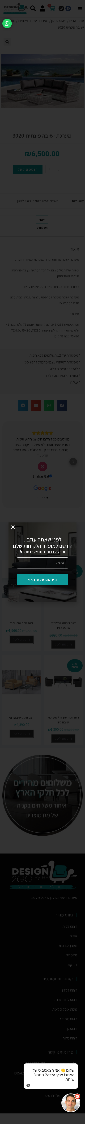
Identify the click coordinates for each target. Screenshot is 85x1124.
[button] (13, 527)
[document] (42, 562)
